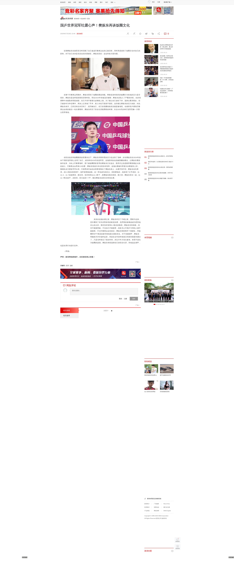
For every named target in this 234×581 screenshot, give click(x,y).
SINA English (167, 510)
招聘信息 (156, 507)
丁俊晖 (114, 405)
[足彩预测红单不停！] (106, 10)
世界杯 (112, 537)
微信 (152, 33)
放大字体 (134, 33)
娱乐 (85, 2)
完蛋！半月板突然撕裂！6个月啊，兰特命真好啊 (166, 79)
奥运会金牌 (115, 339)
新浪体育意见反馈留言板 (154, 498)
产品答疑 (147, 510)
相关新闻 (66, 310)
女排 (109, 458)
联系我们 (147, 507)
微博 (146, 33)
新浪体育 (76, 18)
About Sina (166, 503)
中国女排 (113, 458)
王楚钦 (114, 327)
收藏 (140, 33)
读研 (119, 367)
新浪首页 (62, 2)
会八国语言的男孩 (149, 391)
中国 (118, 380)
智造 (109, 392)
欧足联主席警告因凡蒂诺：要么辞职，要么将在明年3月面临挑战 (166, 47)
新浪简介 (147, 503)
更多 (112, 2)
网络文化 (110, 432)
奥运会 (121, 339)
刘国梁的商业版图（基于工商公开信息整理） (116, 491)
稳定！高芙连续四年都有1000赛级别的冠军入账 (118, 464)
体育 (74, 2)
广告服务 (156, 503)
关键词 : (63, 265)
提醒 (71, 265)
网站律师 (156, 510)
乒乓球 (94, 314)
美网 (112, 445)
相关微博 (66, 315)
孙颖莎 (115, 367)
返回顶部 (178, 554)
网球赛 (110, 524)
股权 (109, 498)
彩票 (67, 265)
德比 (112, 550)
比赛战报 (108, 445)
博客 (96, 2)
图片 (101, 2)
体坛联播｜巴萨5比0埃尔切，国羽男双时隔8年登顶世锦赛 (166, 57)
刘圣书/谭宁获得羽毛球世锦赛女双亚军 (114, 504)
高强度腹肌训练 (165, 391)
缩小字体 (128, 33)
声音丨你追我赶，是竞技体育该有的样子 (99, 311)
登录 (120, 299)
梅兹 (98, 314)
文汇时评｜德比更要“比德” (109, 542)
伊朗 (118, 458)
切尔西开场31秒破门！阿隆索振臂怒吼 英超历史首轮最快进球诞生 (166, 68)
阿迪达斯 (110, 576)
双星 (113, 524)
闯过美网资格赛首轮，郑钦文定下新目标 (115, 438)
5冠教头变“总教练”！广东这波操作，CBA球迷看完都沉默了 (166, 90)
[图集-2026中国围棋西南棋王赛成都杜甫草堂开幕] (159, 292)
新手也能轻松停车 (165, 375)
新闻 (69, 2)
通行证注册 (166, 507)
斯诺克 (110, 405)
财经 (80, 2)
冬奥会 (110, 380)
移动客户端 (167, 2)
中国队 (118, 327)
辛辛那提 (116, 471)
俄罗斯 (114, 380)
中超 (109, 550)
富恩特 (107, 537)
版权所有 (164, 518)
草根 (115, 576)
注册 (158, 2)
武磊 (112, 563)
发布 (133, 299)
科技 (90, 2)
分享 (158, 33)
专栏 (106, 2)
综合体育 (83, 18)
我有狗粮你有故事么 (150, 375)
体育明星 (110, 367)
